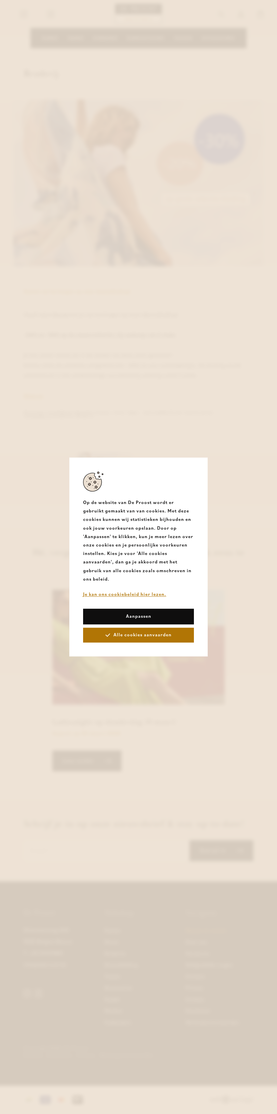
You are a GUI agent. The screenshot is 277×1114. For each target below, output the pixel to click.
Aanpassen (138, 616)
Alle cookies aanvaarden (143, 635)
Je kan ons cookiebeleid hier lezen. (124, 594)
